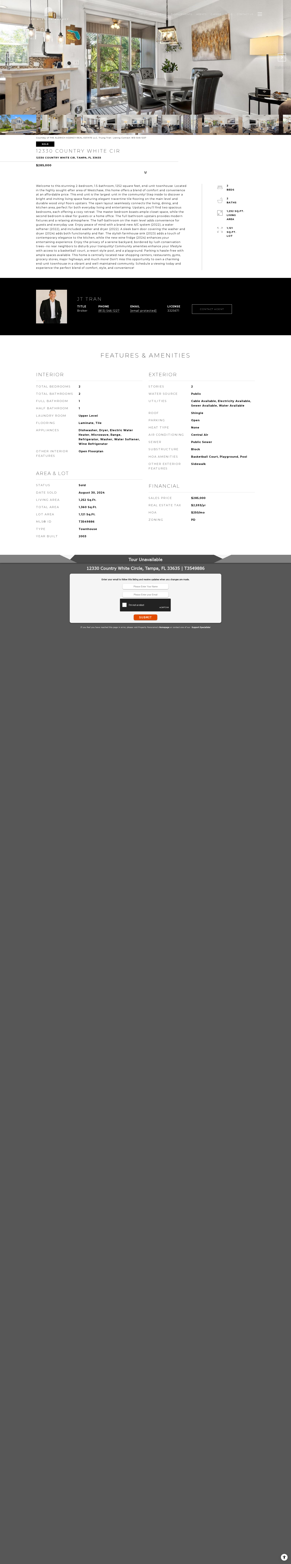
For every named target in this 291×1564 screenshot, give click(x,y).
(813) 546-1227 (109, 310)
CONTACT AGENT (212, 309)
